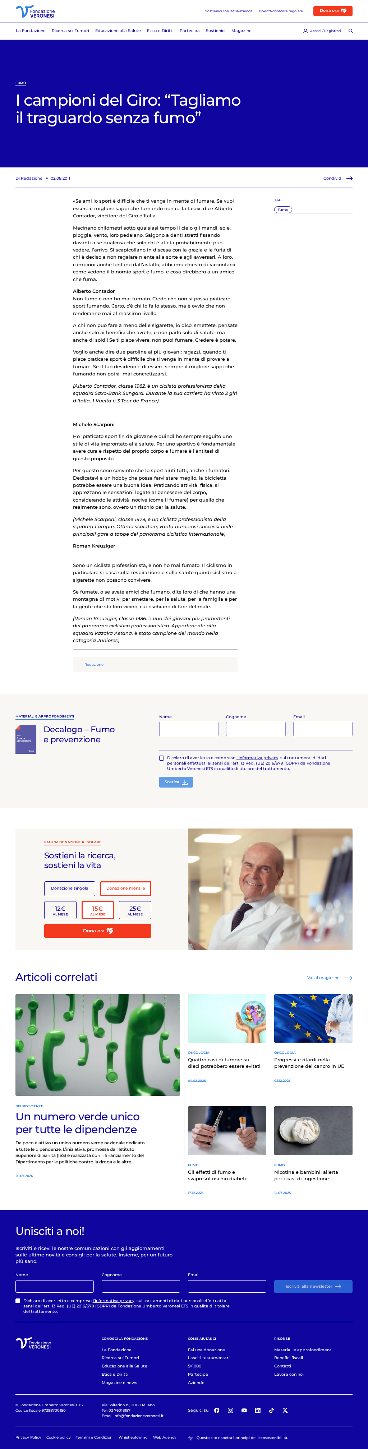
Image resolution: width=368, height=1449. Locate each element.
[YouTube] (244, 1410)
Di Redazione (28, 178)
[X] (285, 1410)
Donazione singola (69, 888)
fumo (283, 209)
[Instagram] (230, 1410)
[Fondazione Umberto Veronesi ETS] (35, 11)
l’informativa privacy (257, 758)
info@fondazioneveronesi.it (139, 1415)
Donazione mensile (125, 888)
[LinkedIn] (258, 1410)
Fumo (21, 83)
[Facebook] (216, 1410)
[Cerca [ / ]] (350, 31)
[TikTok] (271, 1410)
